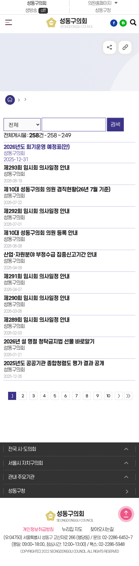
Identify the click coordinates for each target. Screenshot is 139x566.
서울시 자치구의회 (25, 463)
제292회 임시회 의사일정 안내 (37, 211)
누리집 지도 (72, 529)
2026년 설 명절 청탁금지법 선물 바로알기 (49, 342)
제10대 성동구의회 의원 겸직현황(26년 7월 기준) (57, 190)
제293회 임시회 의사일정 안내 (37, 168)
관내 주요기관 (21, 477)
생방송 (35, 10)
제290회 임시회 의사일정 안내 (37, 298)
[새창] (114, 23)
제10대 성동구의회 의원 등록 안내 (41, 233)
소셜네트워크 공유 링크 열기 (109, 47)
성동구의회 (36, 3)
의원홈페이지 (99, 3)
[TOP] (126, 514)
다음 (119, 396)
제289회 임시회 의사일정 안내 (37, 320)
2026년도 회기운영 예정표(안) (37, 147)
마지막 (128, 396)
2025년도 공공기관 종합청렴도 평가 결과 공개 (54, 363)
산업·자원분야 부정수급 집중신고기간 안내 (50, 255)
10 (108, 396)
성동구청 (103, 10)
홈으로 (10, 100)
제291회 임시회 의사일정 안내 (37, 276)
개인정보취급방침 (38, 529)
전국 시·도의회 (22, 449)
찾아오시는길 (101, 529)
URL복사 (125, 47)
